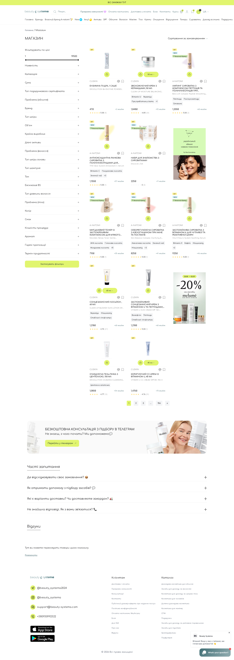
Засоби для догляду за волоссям (176, 589)
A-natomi (177, 81)
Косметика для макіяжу (172, 608)
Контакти (165, 12)
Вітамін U (136, 97)
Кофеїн (187, 243)
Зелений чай (96, 176)
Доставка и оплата (141, 12)
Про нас (115, 628)
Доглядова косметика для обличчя (177, 584)
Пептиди (177, 99)
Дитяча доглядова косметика (175, 604)
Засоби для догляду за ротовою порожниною (182, 623)
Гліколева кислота (113, 243)
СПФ (163, 613)
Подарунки (166, 618)
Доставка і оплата (120, 584)
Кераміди (147, 97)
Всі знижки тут (117, 2)
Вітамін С (95, 171)
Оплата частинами (118, 12)
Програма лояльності (122, 589)
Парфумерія (166, 638)
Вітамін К (177, 243)
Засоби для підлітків (171, 628)
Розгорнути (31, 555)
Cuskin (94, 81)
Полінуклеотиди (191, 99)
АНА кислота (96, 243)
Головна (29, 30)
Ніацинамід (137, 248)
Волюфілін (136, 315)
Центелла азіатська (100, 385)
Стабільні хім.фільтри (100, 318)
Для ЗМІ (115, 623)
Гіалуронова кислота (112, 171)
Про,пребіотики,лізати (143, 101)
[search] (54, 11)
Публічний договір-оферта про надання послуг (133, 604)
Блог (155, 12)
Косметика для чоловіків (172, 599)
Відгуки (115, 633)
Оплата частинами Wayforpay (126, 613)
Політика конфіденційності (124, 608)
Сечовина (177, 104)
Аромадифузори (168, 633)
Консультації (117, 594)
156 (159, 403)
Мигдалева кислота (99, 248)
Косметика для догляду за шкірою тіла (179, 594)
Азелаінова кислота (141, 243)
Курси (175, 12)
